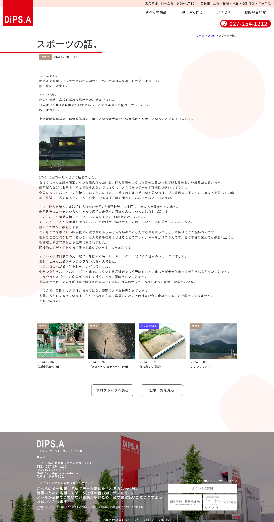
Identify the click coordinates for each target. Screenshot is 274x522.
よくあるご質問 (202, 488)
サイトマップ (228, 481)
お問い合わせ (255, 11)
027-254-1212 (248, 24)
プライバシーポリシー (201, 481)
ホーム (200, 35)
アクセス (224, 11)
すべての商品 (156, 11)
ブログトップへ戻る (112, 390)
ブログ (212, 35)
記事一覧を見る (162, 390)
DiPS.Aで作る (191, 11)
